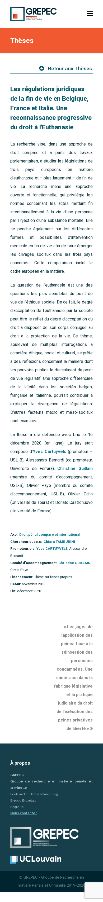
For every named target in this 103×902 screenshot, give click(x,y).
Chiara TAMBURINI (59, 542)
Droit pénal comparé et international (49, 534)
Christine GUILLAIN (74, 563)
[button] (90, 14)
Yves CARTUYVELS (52, 549)
